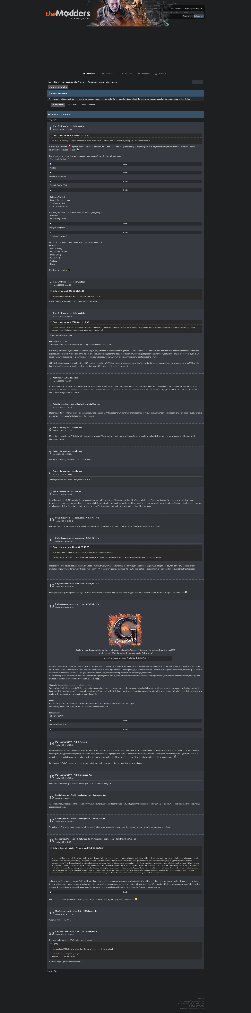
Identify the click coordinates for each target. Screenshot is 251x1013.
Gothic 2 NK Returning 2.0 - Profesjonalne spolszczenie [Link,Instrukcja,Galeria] (102, 839)
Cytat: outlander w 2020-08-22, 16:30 (71, 135)
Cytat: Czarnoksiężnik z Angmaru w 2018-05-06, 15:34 (78, 848)
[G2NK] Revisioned (71, 378)
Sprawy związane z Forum (71, 427)
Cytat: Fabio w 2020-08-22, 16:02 (68, 291)
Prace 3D (57, 491)
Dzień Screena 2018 (63, 742)
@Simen (52, 526)
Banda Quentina (62, 795)
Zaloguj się (187, 8)
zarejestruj (199, 8)
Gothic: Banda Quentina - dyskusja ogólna (88, 795)
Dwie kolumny (198, 1009)
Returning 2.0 (61, 839)
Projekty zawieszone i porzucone (69, 518)
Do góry (126, 991)
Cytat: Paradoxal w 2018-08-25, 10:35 (71, 547)
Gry (54, 126)
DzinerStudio (199, 1004)
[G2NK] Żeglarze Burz (83, 775)
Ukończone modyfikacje (65, 911)
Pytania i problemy (61, 404)
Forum (55, 427)
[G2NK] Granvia (92, 518)
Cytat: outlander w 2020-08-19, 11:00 (71, 322)
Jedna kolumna (186, 1009)
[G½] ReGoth (91, 931)
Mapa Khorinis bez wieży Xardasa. (85, 404)
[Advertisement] (125, 48)
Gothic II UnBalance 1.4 (87, 911)
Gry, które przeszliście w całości (71, 126)
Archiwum (57, 378)
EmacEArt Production (71, 491)
